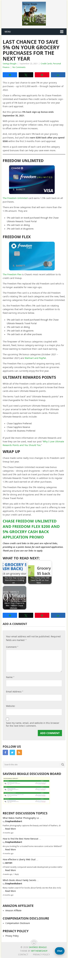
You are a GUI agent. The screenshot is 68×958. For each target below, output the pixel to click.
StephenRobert (13, 821)
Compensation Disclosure (17, 923)
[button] (60, 951)
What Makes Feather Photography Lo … (22, 818)
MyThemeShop (39, 951)
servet (8, 863)
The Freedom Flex (12, 274)
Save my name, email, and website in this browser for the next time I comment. (32, 724)
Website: (10, 705)
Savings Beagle (9, 63)
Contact (23, 954)
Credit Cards (46, 63)
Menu (8, 31)
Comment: (12, 647)
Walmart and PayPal (35, 358)
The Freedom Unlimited (15, 198)
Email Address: (14, 691)
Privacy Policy (12, 936)
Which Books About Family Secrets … (21, 880)
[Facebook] (5, 752)
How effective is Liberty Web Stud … (20, 859)
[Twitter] (12, 752)
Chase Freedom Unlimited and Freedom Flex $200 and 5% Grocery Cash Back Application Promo (31, 529)
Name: (10, 677)
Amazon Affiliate (13, 910)
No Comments (18, 67)
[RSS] (19, 752)
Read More (10, 829)
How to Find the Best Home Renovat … (22, 838)
